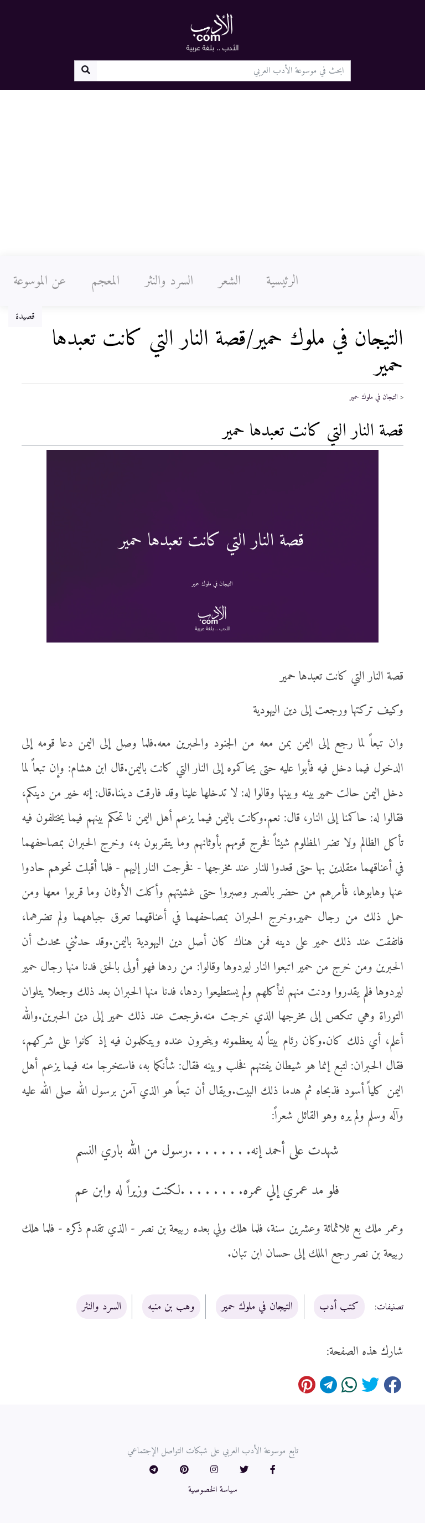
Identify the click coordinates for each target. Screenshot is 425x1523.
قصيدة (25, 316)
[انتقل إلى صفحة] (85, 70)
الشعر (230, 281)
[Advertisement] (212, 173)
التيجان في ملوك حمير (374, 397)
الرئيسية (282, 281)
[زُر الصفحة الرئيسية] (212, 32)
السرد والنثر (169, 281)
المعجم (105, 281)
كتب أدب (339, 1306)
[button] (273, 1470)
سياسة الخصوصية (212, 1490)
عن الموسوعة (39, 281)
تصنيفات (390, 1307)
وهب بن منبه (171, 1306)
